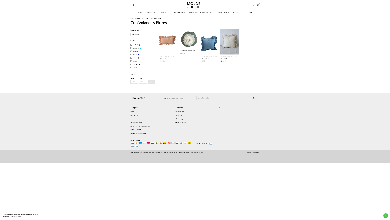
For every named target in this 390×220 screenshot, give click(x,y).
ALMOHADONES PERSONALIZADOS (200, 13)
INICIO (140, 13)
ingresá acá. (186, 152)
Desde (132, 78)
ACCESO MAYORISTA (178, 13)
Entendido (19, 216)
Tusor (147, 18)
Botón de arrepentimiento (197, 152)
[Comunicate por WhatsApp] (385, 215)
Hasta (140, 78)
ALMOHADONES (139, 18)
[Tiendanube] (253, 152)
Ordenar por (135, 30)
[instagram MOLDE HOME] (219, 107)
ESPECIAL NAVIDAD (222, 13)
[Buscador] (133, 5)
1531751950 (178, 115)
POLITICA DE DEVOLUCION (242, 13)
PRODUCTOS (150, 13)
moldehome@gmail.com (181, 119)
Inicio (132, 18)
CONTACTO (163, 13)
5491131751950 (179, 112)
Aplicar (152, 82)
